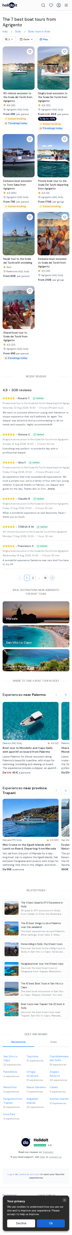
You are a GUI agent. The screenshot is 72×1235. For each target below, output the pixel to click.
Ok (51, 1223)
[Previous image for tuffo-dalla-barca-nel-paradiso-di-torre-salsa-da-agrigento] (6, 156)
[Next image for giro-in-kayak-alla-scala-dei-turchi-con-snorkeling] (31, 234)
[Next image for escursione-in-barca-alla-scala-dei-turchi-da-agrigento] (31, 68)
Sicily (18, 31)
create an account (29, 1174)
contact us (55, 1156)
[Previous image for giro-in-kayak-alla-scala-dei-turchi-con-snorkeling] (6, 234)
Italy (5, 31)
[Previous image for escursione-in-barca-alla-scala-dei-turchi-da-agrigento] (6, 68)
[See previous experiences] (56, 694)
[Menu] (66, 5)
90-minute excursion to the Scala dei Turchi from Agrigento (35, 531)
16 (45, 578)
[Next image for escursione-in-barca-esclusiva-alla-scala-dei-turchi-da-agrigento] (65, 234)
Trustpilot (47, 1152)
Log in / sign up (46, 1195)
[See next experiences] (65, 694)
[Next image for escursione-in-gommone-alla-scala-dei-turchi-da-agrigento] (65, 68)
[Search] (43, 5)
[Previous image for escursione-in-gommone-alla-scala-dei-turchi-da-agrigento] (41, 68)
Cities (53, 1041)
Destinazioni (9, 1195)
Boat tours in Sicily (39, 31)
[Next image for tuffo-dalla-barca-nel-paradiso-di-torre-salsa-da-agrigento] (31, 156)
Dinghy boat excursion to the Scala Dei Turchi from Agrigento (36, 439)
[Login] (59, 5)
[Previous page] (20, 578)
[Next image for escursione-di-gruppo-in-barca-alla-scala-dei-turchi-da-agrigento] (31, 307)
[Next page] (52, 578)
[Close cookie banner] (64, 1200)
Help (42, 1156)
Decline (21, 1223)
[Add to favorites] (30, 51)
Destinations (18, 1041)
